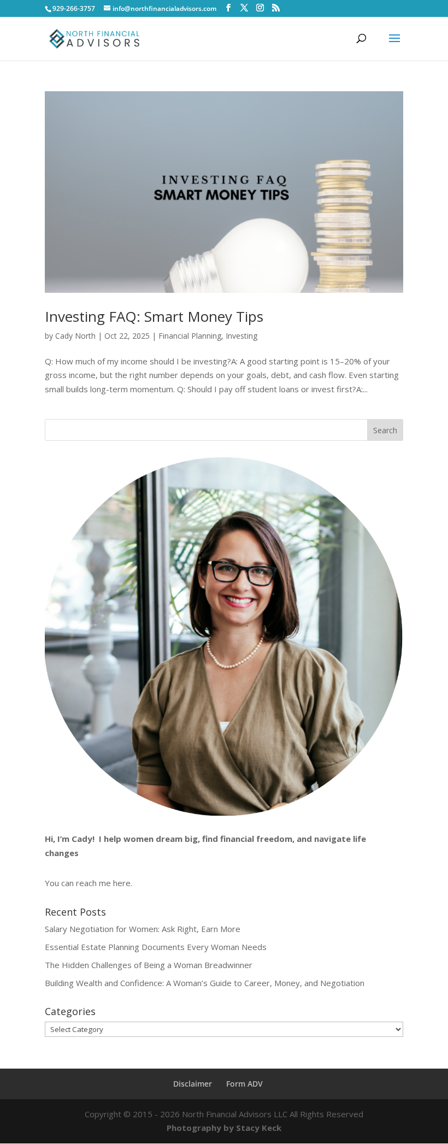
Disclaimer (192, 1083)
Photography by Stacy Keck (224, 1127)
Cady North (75, 336)
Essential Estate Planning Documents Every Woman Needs (156, 946)
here (122, 882)
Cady (82, 838)
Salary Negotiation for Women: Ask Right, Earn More (142, 928)
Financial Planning (189, 336)
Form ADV (244, 1083)
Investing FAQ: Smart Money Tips (154, 316)
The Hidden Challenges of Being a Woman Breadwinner (148, 964)
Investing (241, 336)
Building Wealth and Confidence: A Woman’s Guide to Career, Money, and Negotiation (204, 982)
